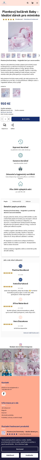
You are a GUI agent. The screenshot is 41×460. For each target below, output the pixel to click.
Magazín (4, 410)
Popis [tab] (6, 201)
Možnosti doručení (6, 112)
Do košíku (27, 119)
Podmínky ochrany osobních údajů (12, 418)
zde (26, 444)
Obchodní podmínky (8, 415)
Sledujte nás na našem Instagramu (21, 346)
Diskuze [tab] (28, 201)
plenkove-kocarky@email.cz (10, 388)
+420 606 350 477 (7, 390)
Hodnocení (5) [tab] (17, 201)
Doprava (4, 413)
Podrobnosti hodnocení (31, 19)
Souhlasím (29, 455)
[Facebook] (4, 394)
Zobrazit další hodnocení (31, 333)
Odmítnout (10, 455)
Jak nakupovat (6, 408)
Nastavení (19, 449)
